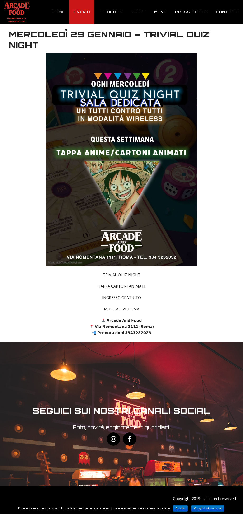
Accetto (180, 508)
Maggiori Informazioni (208, 508)
